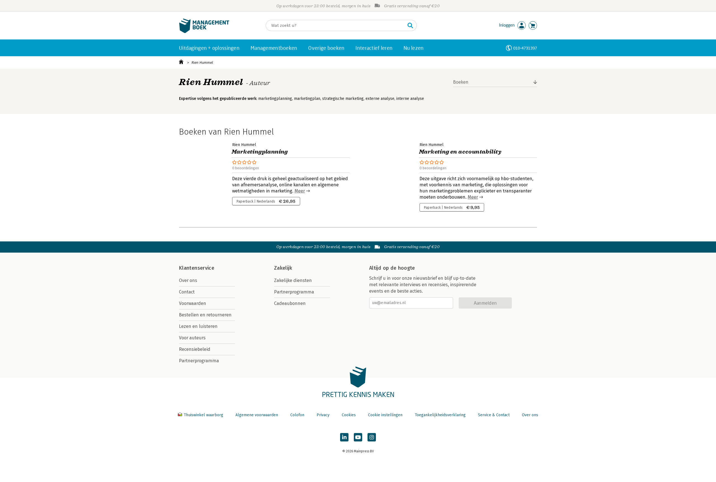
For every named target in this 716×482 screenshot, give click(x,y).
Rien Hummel (202, 62)
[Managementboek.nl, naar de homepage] (204, 31)
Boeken (460, 82)
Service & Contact (494, 415)
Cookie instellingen (385, 415)
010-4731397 (525, 48)
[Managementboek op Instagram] (372, 437)
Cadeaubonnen (290, 303)
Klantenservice (196, 268)
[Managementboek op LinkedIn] (344, 437)
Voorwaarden (192, 303)
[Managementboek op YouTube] (358, 437)
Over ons (188, 280)
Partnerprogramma (199, 360)
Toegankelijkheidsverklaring (440, 415)
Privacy (323, 415)
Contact (187, 292)
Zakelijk (283, 268)
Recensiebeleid (194, 349)
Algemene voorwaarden (256, 415)
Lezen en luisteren (198, 326)
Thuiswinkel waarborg (203, 415)
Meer (300, 191)
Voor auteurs (192, 337)
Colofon (297, 415)
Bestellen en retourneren (205, 315)
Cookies (349, 415)
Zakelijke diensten (293, 280)
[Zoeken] (410, 25)
